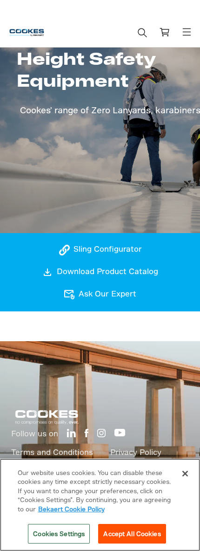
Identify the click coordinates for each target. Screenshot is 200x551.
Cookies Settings (59, 533)
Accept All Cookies (131, 533)
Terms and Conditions (52, 452)
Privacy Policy (135, 452)
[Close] (185, 473)
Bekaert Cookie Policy (71, 508)
